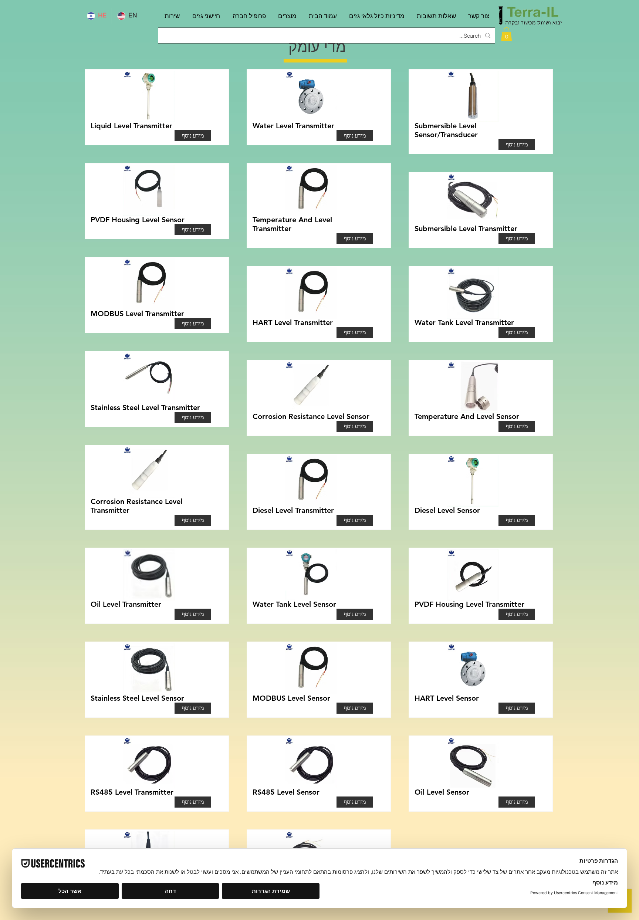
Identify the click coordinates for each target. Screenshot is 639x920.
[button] (506, 34)
